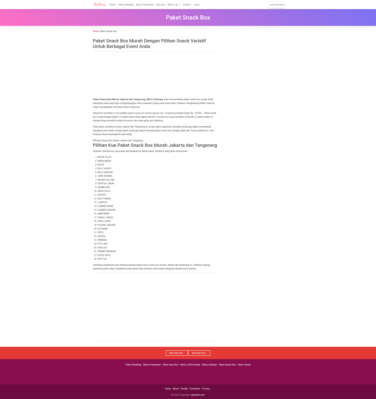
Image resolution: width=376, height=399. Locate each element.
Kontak (184, 388)
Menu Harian (244, 364)
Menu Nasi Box (170, 364)
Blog (197, 4)
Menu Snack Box (227, 364)
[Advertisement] (156, 74)
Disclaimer (194, 388)
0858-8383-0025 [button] (176, 353)
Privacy (206, 388)
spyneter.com (198, 394)
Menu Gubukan (209, 364)
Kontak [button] (186, 4)
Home (112, 4)
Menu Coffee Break (190, 364)
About (176, 388)
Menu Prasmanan (145, 4)
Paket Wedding (126, 4)
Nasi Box (160, 4)
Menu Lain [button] (173, 4)
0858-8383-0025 (277, 5)
